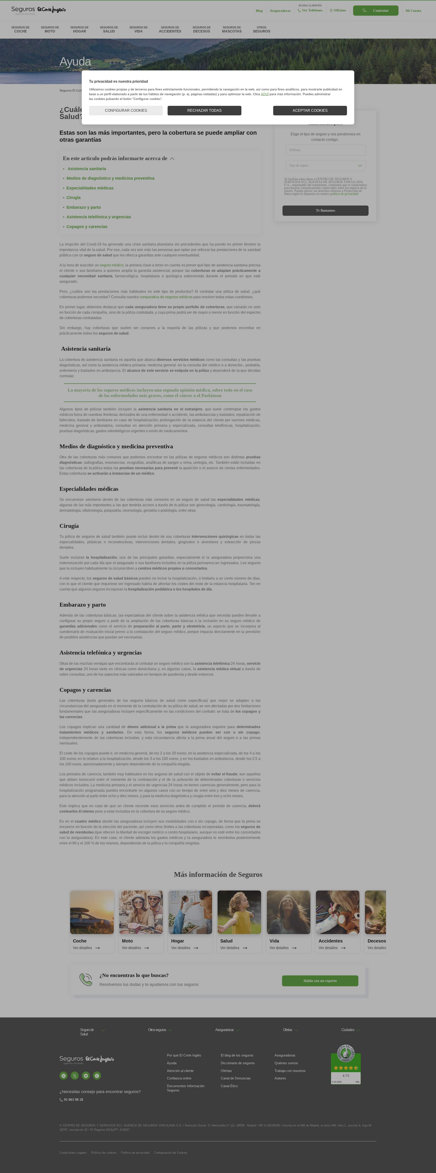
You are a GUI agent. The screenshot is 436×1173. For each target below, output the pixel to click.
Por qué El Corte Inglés (184, 1055)
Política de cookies (103, 1152)
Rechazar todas (204, 110)
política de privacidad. (344, 194)
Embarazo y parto (84, 207)
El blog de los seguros (237, 1055)
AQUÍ (265, 94)
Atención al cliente (180, 1071)
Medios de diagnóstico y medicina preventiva (110, 178)
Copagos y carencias (87, 226)
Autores (280, 1078)
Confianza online (179, 1078)
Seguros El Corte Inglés (76, 90)
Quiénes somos (286, 1063)
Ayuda (171, 1063)
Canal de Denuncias (236, 1078)
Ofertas (226, 1071)
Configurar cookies (126, 110)
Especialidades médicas (90, 188)
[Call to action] (63, 1075)
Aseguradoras (285, 1055)
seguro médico (112, 265)
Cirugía (74, 197)
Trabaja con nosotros (290, 1071)
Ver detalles (83, 948)
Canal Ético (229, 1086)
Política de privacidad (135, 1152)
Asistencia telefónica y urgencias (99, 217)
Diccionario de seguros (238, 1063)
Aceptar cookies (310, 110)
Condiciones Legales (73, 1152)
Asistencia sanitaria (86, 168)
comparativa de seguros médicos (166, 297)
